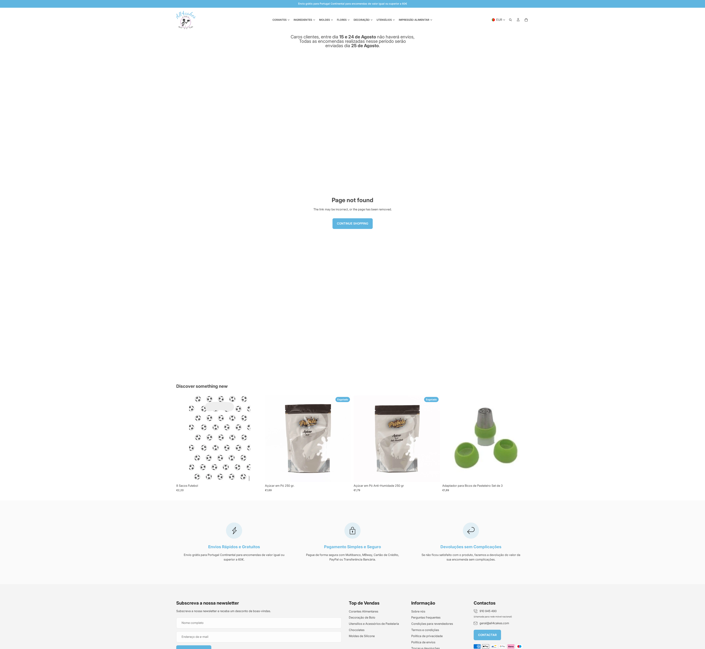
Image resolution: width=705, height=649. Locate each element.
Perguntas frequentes (425, 617)
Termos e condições (425, 630)
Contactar (487, 635)
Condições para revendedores (432, 624)
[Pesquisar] (510, 20)
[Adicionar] (257, 476)
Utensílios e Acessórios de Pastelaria (374, 624)
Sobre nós (418, 611)
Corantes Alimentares (363, 611)
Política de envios (423, 642)
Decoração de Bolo (362, 617)
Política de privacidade (427, 636)
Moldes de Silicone (362, 636)
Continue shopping (352, 223)
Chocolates (356, 630)
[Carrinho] (526, 20)
